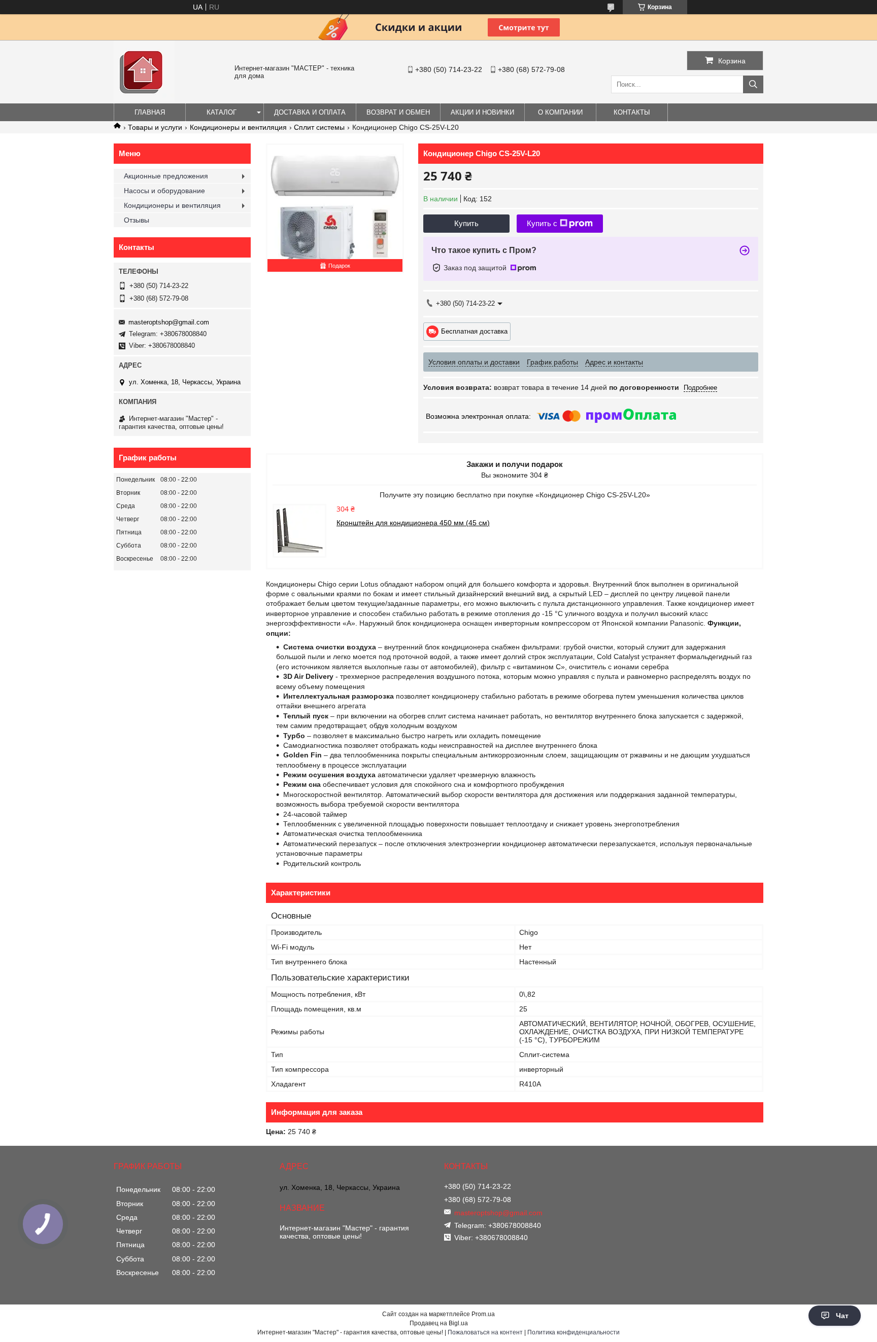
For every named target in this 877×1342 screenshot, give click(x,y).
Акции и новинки (482, 112)
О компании (560, 112)
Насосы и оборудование (164, 191)
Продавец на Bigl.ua (439, 1323)
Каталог (222, 112)
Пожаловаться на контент (485, 1332)
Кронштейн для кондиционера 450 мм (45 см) (413, 523)
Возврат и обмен (398, 112)
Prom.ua (483, 1314)
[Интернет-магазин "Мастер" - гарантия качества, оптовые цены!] (144, 99)
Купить (466, 223)
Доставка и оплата (310, 112)
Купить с (542, 223)
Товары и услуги (155, 127)
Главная (149, 112)
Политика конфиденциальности (573, 1332)
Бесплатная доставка (474, 331)
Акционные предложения (166, 176)
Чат (842, 1316)
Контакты (632, 112)
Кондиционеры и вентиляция (238, 127)
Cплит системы (319, 127)
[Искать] (753, 84)
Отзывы (136, 220)
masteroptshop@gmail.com (168, 322)
